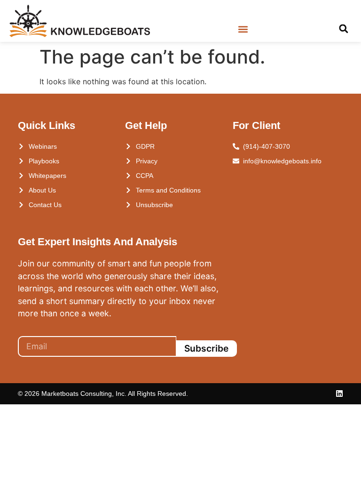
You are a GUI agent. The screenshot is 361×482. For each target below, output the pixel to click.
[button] (243, 29)
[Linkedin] (339, 393)
